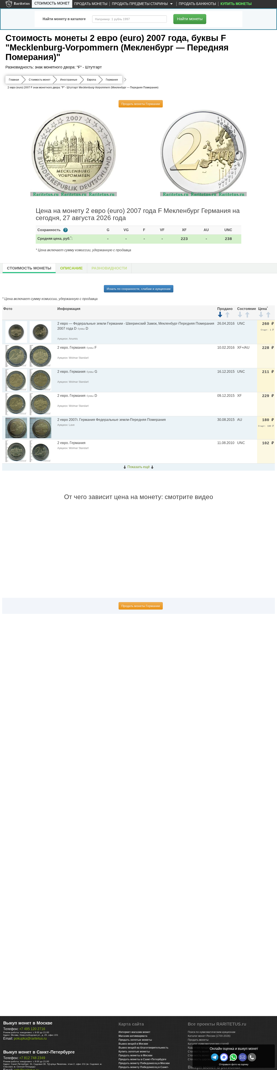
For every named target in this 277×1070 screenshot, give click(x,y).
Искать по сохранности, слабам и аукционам (139, 288)
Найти (190, 19)
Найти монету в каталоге (64, 19)
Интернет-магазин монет (134, 1032)
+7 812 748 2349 (32, 1058)
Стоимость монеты (29, 268)
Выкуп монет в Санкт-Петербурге (39, 1052)
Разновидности (109, 268)
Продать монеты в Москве (136, 1055)
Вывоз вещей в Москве (133, 1043)
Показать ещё (139, 467)
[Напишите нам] (224, 1057)
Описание (71, 268)
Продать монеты (90, 4)
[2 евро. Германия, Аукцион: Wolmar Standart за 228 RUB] (16, 356)
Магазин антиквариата (133, 1036)
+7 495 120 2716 (32, 1029)
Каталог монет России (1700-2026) (209, 1036)
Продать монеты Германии (140, 103)
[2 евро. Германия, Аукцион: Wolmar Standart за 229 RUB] (16, 404)
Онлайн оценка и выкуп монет (234, 1049)
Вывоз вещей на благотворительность (143, 1047)
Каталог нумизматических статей (208, 1043)
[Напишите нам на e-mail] (242, 1057)
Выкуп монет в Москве (27, 1023)
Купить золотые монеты (134, 1051)
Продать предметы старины (140, 4)
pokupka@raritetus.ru (30, 1038)
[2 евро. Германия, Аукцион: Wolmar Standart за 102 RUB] (16, 451)
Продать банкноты (197, 4)
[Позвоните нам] (252, 1057)
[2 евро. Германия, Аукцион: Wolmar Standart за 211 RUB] (16, 380)
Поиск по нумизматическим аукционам (211, 1032)
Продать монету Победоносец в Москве (144, 1063)
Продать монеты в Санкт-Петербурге (142, 1059)
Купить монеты (236, 4)
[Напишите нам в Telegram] (215, 1057)
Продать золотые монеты (135, 1039)
